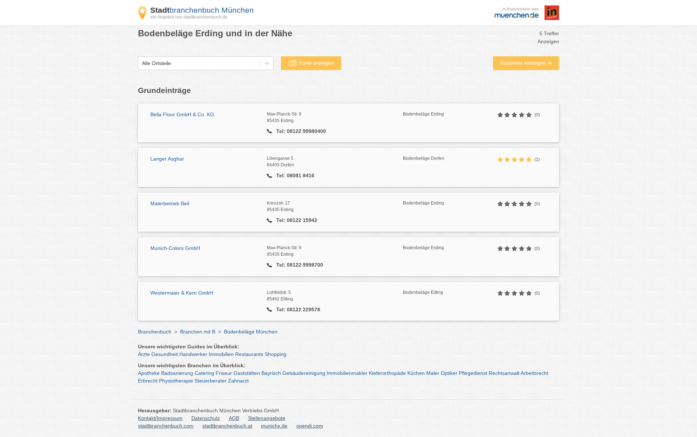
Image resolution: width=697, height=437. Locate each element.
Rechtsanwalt (504, 373)
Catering (204, 373)
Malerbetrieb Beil (169, 203)
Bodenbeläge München (250, 332)
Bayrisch (271, 373)
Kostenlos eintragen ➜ (526, 63)
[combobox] (142, 63)
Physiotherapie (176, 381)
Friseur (224, 373)
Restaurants (249, 354)
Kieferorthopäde (387, 373)
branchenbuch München (202, 10)
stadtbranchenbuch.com (165, 426)
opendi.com (309, 426)
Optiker (449, 373)
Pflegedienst (473, 373)
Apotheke (149, 373)
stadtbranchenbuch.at (227, 426)
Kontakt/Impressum (160, 418)
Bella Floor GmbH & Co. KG (182, 114)
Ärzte (144, 354)
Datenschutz (205, 418)
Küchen (416, 373)
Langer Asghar (167, 159)
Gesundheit (164, 354)
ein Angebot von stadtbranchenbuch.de (189, 17)
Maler (432, 373)
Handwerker (193, 354)
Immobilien (221, 354)
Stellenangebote (266, 418)
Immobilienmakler (347, 373)
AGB (234, 418)
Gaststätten (246, 373)
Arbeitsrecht (534, 373)
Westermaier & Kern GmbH (181, 293)
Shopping (275, 354)
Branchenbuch (154, 332)
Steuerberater (211, 381)
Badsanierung (177, 373)
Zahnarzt (238, 381)
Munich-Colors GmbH (175, 248)
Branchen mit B (197, 332)
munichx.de (274, 426)
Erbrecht (148, 381)
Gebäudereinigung (303, 373)
